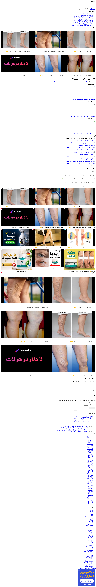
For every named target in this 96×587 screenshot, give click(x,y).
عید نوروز (79, 81)
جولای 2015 (90, 488)
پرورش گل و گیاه (89, 516)
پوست (91, 517)
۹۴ (77, 140)
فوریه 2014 (90, 502)
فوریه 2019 (90, 471)
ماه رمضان (90, 552)
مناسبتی (91, 567)
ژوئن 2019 (90, 466)
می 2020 (91, 452)
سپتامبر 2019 (90, 462)
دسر (92, 526)
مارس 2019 (90, 470)
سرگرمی (91, 535)
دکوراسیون (90, 527)
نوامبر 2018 (90, 475)
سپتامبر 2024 (90, 439)
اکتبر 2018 (90, 476)
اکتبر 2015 (90, 487)
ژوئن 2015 (90, 490)
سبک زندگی (90, 534)
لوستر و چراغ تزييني (88, 427)
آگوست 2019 (90, 464)
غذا (92, 543)
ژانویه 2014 (90, 503)
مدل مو (91, 563)
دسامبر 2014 (90, 497)
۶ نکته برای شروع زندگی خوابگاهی (85, 24)
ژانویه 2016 (90, 486)
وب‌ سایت (93, 397)
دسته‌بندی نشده (89, 525)
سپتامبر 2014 (90, 498)
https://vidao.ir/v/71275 (87, 430)
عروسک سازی (90, 540)
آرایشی (91, 510)
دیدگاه (93, 390)
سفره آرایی (90, 536)
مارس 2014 (90, 501)
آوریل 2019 (90, 469)
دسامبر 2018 (90, 474)
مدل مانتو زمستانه (89, 561)
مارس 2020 (90, 455)
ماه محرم (91, 553)
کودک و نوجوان (89, 546)
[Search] (94, 1)
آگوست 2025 (90, 436)
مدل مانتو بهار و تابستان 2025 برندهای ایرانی (83, 14)
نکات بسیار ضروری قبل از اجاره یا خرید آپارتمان (82, 19)
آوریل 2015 (90, 492)
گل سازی (91, 548)
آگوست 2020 (90, 449)
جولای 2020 (90, 450)
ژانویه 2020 (90, 457)
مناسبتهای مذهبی (89, 566)
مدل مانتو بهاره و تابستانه (65, 81)
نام (94, 393)
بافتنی (91, 515)
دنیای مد (83, 81)
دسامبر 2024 (90, 437)
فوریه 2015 (90, 495)
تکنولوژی (91, 519)
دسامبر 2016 (90, 483)
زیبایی (91, 532)
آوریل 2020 (90, 454)
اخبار (92, 514)
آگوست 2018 (90, 478)
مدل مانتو (93, 140)
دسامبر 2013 (90, 505)
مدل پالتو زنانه (90, 556)
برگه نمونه (90, 3)
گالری (91, 547)
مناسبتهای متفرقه (89, 565)
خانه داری (91, 520)
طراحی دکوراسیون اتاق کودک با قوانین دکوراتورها (76, 426)
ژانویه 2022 (90, 442)
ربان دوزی (90, 530)
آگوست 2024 (90, 440)
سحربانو (92, 9)
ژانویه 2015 (90, 496)
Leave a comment (45, 81)
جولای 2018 (90, 480)
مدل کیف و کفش (89, 557)
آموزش (91, 512)
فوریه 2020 (90, 456)
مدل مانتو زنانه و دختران (54, 81)
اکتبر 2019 (90, 461)
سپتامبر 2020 (90, 447)
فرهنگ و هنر (90, 545)
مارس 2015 (90, 493)
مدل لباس (74, 81)
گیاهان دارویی (90, 550)
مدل (92, 555)
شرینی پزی (90, 538)
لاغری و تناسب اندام (88, 551)
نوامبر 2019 (90, 460)
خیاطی (86, 81)
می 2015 (91, 491)
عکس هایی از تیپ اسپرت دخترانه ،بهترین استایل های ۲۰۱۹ (74, 429)
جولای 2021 (90, 445)
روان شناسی (90, 531)
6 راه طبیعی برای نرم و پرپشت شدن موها (84, 133)
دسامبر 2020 (90, 446)
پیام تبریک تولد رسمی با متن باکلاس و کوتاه (83, 20)
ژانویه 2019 (90, 472)
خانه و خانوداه (90, 521)
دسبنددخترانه (90, 524)
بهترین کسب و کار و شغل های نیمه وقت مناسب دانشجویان (80, 17)
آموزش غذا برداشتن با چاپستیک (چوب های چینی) (82, 25)
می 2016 (91, 485)
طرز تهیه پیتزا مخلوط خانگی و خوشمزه (84, 21)
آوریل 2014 (90, 500)
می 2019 (91, 467)
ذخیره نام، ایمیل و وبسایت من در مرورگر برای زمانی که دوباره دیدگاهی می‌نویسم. (76, 400)
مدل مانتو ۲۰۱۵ (87, 140)
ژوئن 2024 (90, 441)
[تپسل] (65, 188)
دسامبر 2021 (90, 444)
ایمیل (93, 395)
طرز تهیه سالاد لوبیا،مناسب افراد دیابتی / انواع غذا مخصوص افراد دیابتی (77, 22)
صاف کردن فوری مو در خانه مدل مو (79, 431)
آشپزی (91, 511)
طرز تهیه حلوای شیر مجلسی (87, 15)
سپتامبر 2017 (90, 482)
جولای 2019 (90, 465)
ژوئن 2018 (90, 481)
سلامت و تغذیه (90, 537)
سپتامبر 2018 (90, 477)
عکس (91, 541)
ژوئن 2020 (90, 451)
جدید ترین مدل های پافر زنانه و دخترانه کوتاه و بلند (82, 16)
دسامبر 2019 (90, 459)
